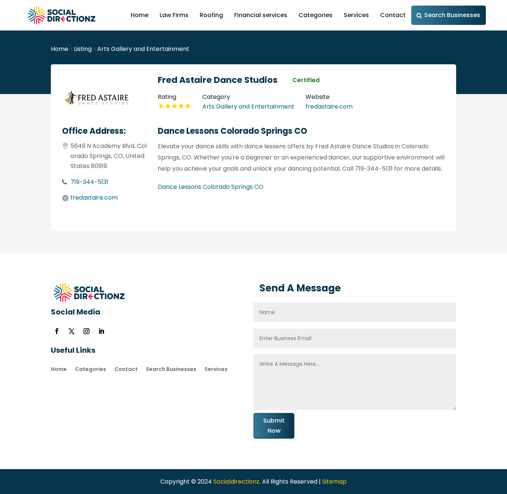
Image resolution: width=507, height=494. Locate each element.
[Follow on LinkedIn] (101, 331)
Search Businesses (452, 15)
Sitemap (334, 481)
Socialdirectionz (235, 481)
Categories (315, 15)
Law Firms (174, 15)
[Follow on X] (72, 331)
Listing (83, 49)
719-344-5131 (89, 182)
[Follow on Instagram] (86, 331)
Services (356, 15)
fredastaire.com (94, 197)
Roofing (211, 15)
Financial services (260, 15)
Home (139, 15)
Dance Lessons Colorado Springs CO (211, 187)
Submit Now (274, 425)
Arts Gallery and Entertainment (143, 49)
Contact (393, 15)
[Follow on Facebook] (57, 331)
